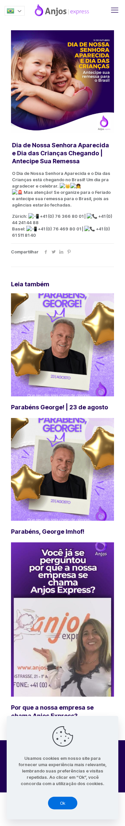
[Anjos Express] (62, 10)
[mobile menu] (114, 10)
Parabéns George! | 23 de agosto (59, 407)
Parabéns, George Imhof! (47, 531)
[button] (15, 11)
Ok (62, 803)
